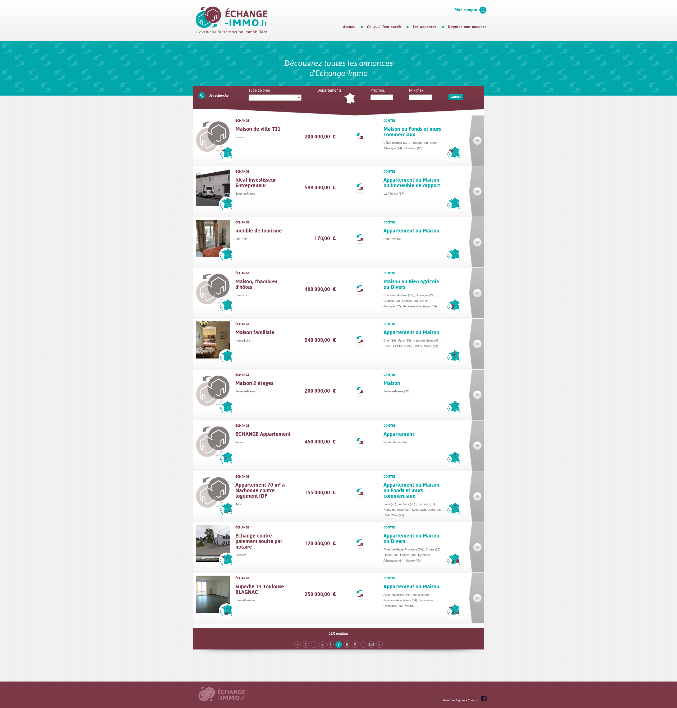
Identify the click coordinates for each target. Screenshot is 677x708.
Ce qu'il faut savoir (384, 27)
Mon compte (466, 9)
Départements (329, 90)
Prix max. (416, 90)
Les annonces (424, 27)
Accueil (349, 27)
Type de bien (259, 90)
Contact (473, 700)
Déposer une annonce (467, 27)
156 (371, 644)
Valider (455, 97)
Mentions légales (454, 700)
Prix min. (377, 90)
